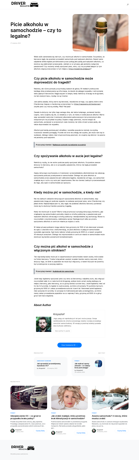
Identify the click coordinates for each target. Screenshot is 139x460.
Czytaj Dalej (40, 431)
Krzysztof (59, 314)
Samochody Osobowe (44, 361)
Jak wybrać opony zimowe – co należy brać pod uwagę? (82, 366)
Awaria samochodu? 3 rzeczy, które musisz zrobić (109, 417)
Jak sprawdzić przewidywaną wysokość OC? (48, 365)
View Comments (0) (68, 345)
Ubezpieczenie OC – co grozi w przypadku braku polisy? (25, 417)
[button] (128, 4)
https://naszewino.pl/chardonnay (87, 104)
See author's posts (62, 331)
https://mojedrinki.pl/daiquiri (79, 69)
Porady (77, 361)
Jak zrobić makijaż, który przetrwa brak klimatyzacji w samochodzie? (68, 417)
